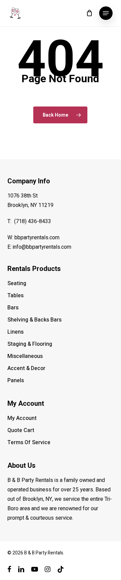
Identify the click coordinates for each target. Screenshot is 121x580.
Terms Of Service (28, 442)
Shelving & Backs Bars (34, 320)
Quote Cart (20, 430)
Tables (15, 296)
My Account (22, 418)
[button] (106, 13)
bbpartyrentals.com (36, 238)
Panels (15, 380)
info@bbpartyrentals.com (42, 247)
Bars (12, 308)
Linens (15, 332)
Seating (16, 283)
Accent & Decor (26, 368)
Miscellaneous (25, 356)
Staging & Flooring (29, 344)
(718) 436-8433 (32, 221)
